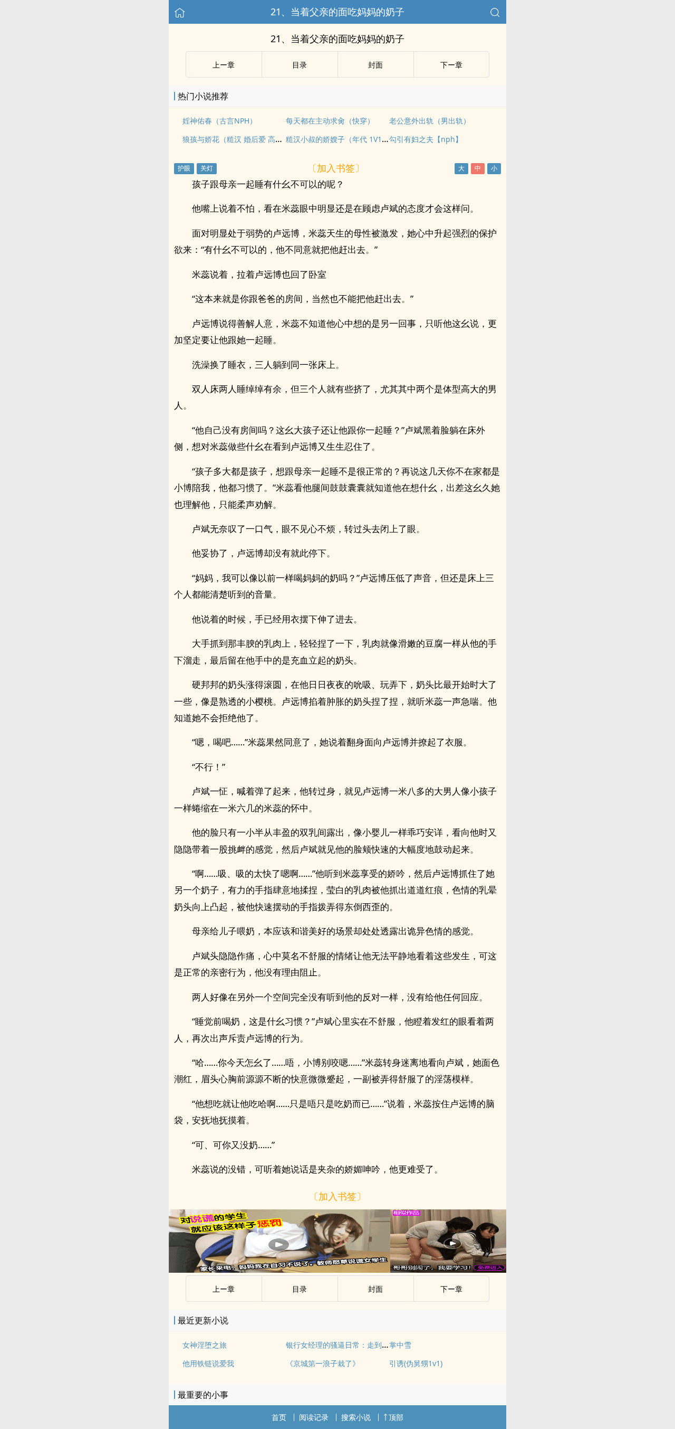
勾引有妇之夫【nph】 (425, 139)
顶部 (396, 1417)
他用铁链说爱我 (208, 1363)
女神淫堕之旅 (204, 1345)
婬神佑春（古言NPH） (219, 121)
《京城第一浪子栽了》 (323, 1363)
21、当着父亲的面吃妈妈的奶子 (337, 11)
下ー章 (451, 65)
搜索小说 (356, 1417)
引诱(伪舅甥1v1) (415, 1363)
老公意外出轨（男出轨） (429, 121)
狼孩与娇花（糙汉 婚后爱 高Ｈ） (236, 139)
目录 (299, 65)
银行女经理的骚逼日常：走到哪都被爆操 (352, 1345)
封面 (375, 65)
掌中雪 (400, 1345)
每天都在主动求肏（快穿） (330, 121)
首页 (279, 1417)
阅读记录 (314, 1417)
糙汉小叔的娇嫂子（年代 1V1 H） (341, 139)
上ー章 (224, 65)
